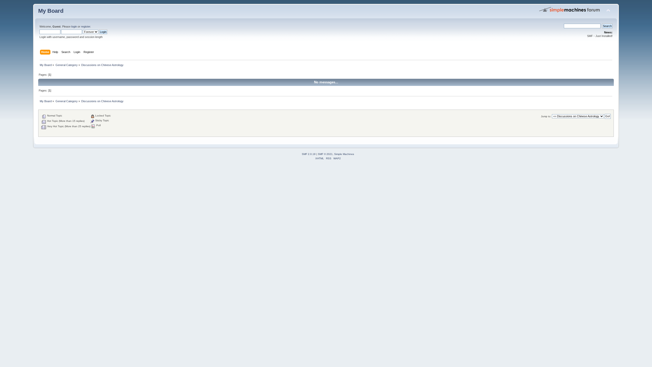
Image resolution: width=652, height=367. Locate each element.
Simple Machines (344, 154)
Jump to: (546, 116)
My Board (50, 11)
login (74, 26)
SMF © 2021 (325, 154)
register (85, 26)
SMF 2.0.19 (309, 154)
